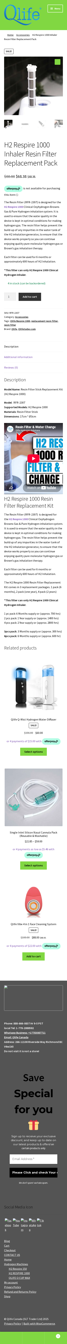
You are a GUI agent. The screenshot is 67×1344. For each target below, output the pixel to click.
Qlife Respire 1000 (20, 321)
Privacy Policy (12, 1287)
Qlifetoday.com (27, 329)
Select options (33, 751)
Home (10, 34)
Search (33, 1338)
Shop (7, 1296)
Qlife (14, 329)
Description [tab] (11, 346)
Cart (6, 1245)
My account (11, 1282)
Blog (7, 1241)
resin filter (10, 325)
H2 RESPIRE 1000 (19, 1273)
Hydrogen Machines (16, 1264)
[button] (57, 62)
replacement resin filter (44, 321)
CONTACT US (12, 1255)
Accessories (23, 34)
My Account (11, 1338)
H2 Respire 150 (18, 1269)
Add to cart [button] (33, 956)
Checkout (10, 1250)
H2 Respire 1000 (13, 207)
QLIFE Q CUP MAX (19, 1278)
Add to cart (30, 296)
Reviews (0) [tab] (11, 367)
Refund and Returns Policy (20, 1291)
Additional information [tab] (18, 357)
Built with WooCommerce (39, 1323)
